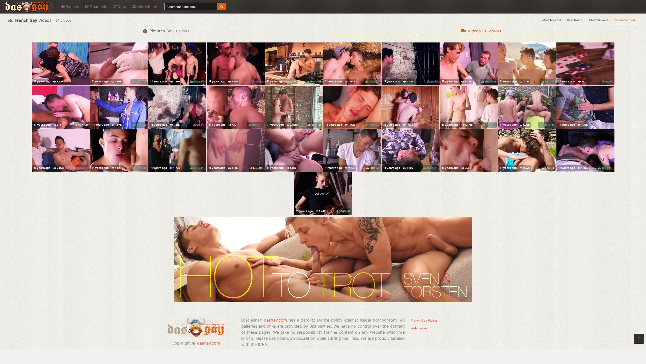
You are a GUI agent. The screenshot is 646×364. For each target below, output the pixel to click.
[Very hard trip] (410, 107)
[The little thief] (585, 63)
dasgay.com (208, 343)
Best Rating (575, 20)
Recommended (624, 20)
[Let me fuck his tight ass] (61, 63)
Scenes (72, 6)
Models (144, 6)
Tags (121, 6)
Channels (98, 6)
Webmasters (419, 328)
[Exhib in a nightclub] (585, 107)
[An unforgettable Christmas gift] (469, 150)
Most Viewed (598, 20)
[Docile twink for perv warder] (411, 63)
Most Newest (551, 20)
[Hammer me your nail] (236, 63)
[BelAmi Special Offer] (323, 300)
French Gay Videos (424, 320)
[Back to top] (639, 339)
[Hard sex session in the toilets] (294, 150)
